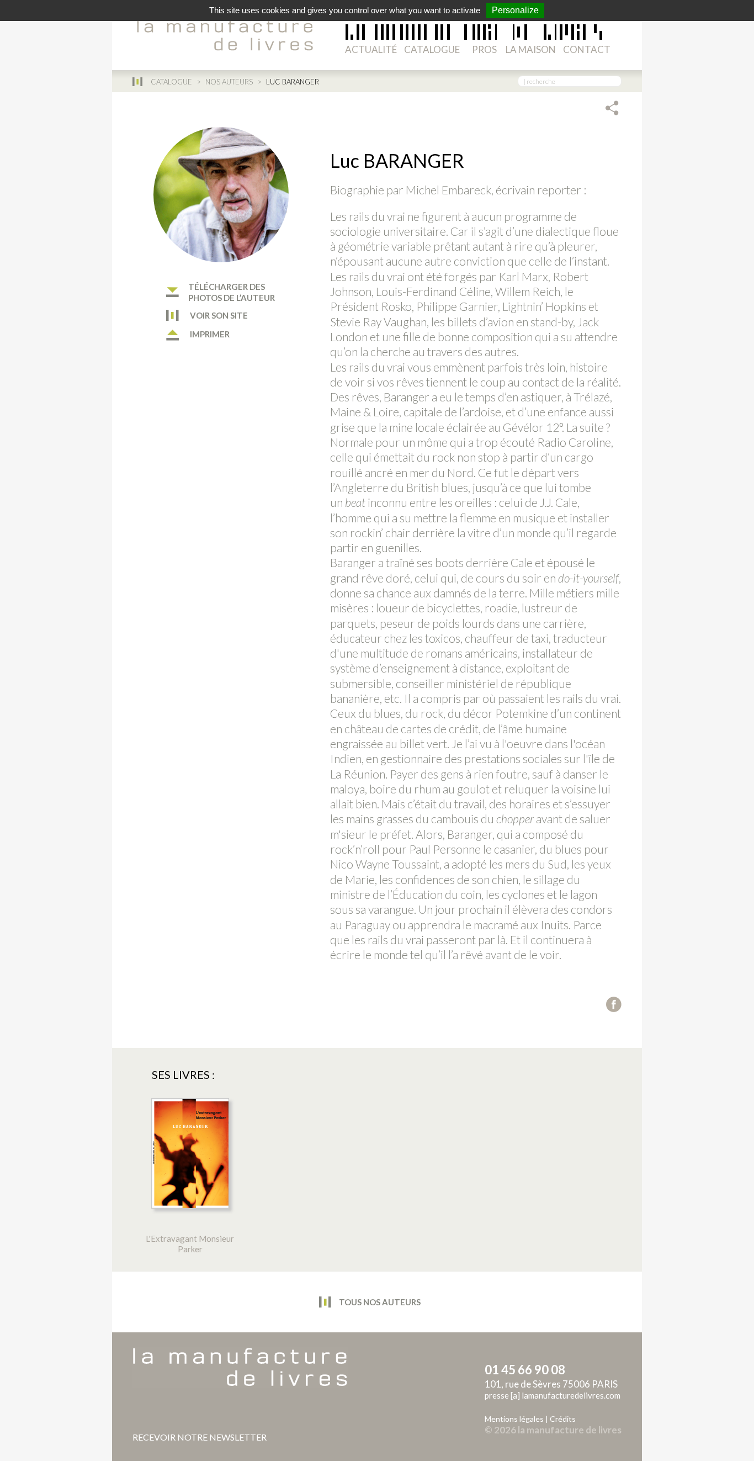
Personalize (515, 10)
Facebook (614, 1004)
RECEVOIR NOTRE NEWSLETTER (199, 1437)
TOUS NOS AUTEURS (379, 1302)
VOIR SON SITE (218, 315)
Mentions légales (514, 1418)
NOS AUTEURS (229, 81)
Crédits (563, 1418)
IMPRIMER (209, 334)
